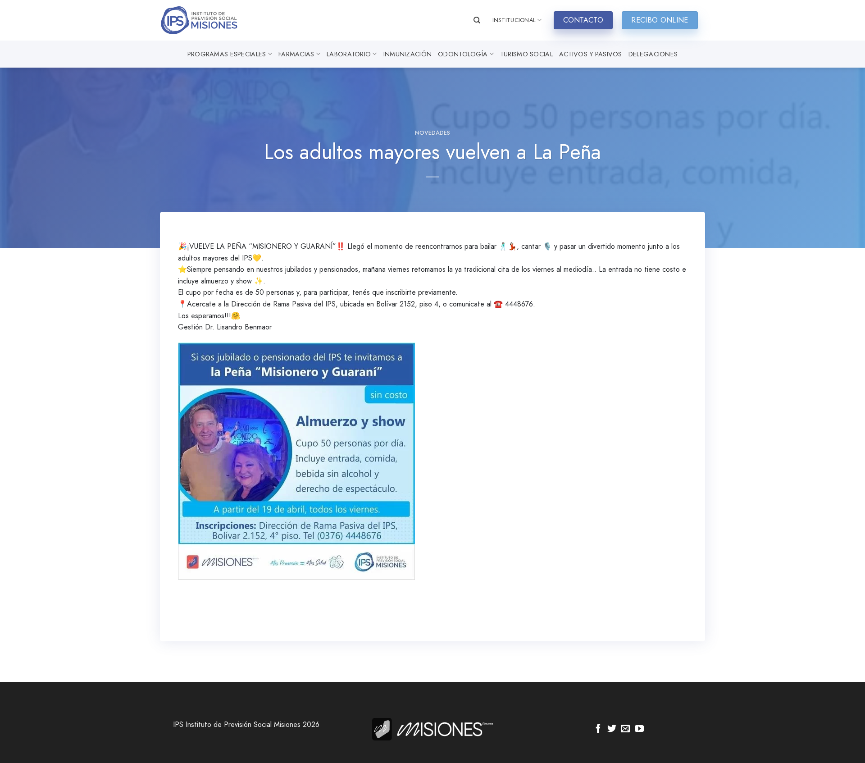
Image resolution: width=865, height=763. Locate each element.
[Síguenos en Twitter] (611, 729)
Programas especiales (226, 54)
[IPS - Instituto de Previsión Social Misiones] (205, 20)
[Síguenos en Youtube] (639, 729)
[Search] (476, 20)
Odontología (462, 54)
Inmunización (407, 54)
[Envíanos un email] (625, 729)
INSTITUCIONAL (514, 20)
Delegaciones (653, 54)
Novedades (432, 132)
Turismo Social (526, 54)
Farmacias (296, 54)
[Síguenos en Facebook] (598, 729)
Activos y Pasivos (590, 54)
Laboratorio (349, 54)
